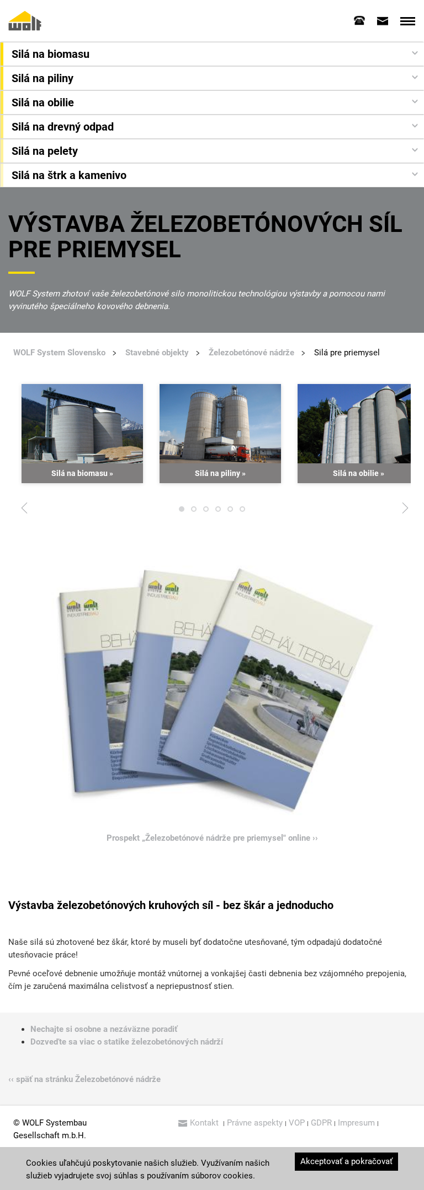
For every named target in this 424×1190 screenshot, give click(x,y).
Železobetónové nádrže (251, 353)
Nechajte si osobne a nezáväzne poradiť (103, 1029)
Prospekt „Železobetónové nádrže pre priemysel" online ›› (212, 838)
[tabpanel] (82, 433)
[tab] (359, 20)
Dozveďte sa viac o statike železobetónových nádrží (126, 1042)
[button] (213, 54)
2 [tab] (194, 512)
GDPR (321, 1123)
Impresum (356, 1123)
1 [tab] (181, 512)
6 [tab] (242, 512)
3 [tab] (206, 512)
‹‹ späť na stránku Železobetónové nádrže (84, 1079)
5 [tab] (230, 512)
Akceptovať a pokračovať (346, 1161)
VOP (297, 1123)
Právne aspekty (255, 1123)
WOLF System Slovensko (59, 353)
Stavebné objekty (157, 353)
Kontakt (205, 1123)
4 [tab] (218, 512)
